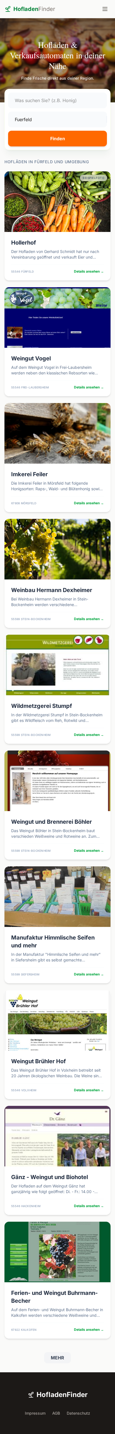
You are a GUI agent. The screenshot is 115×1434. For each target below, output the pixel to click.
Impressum (35, 1413)
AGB (56, 1413)
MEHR (57, 1358)
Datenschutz (78, 1413)
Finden (57, 138)
